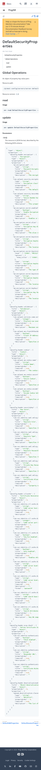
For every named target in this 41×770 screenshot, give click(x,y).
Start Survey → (11, 34)
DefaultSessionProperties (29, 724)
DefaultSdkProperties (11, 723)
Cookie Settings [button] (30, 760)
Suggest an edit (32, 16)
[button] (31, 4)
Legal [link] (7, 760)
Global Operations (11, 59)
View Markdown (35, 16)
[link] (4, 4)
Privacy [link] (13, 760)
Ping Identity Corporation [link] (27, 750)
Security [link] (20, 760)
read (7, 63)
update (8, 67)
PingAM (12, 10)
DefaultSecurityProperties (13, 55)
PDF (37, 16)
